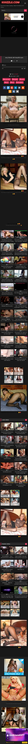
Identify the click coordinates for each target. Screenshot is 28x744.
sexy (13, 82)
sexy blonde (20, 82)
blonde (22, 79)
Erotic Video (7, 79)
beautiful (15, 79)
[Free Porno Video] (11, 3)
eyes (7, 82)
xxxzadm (16, 74)
